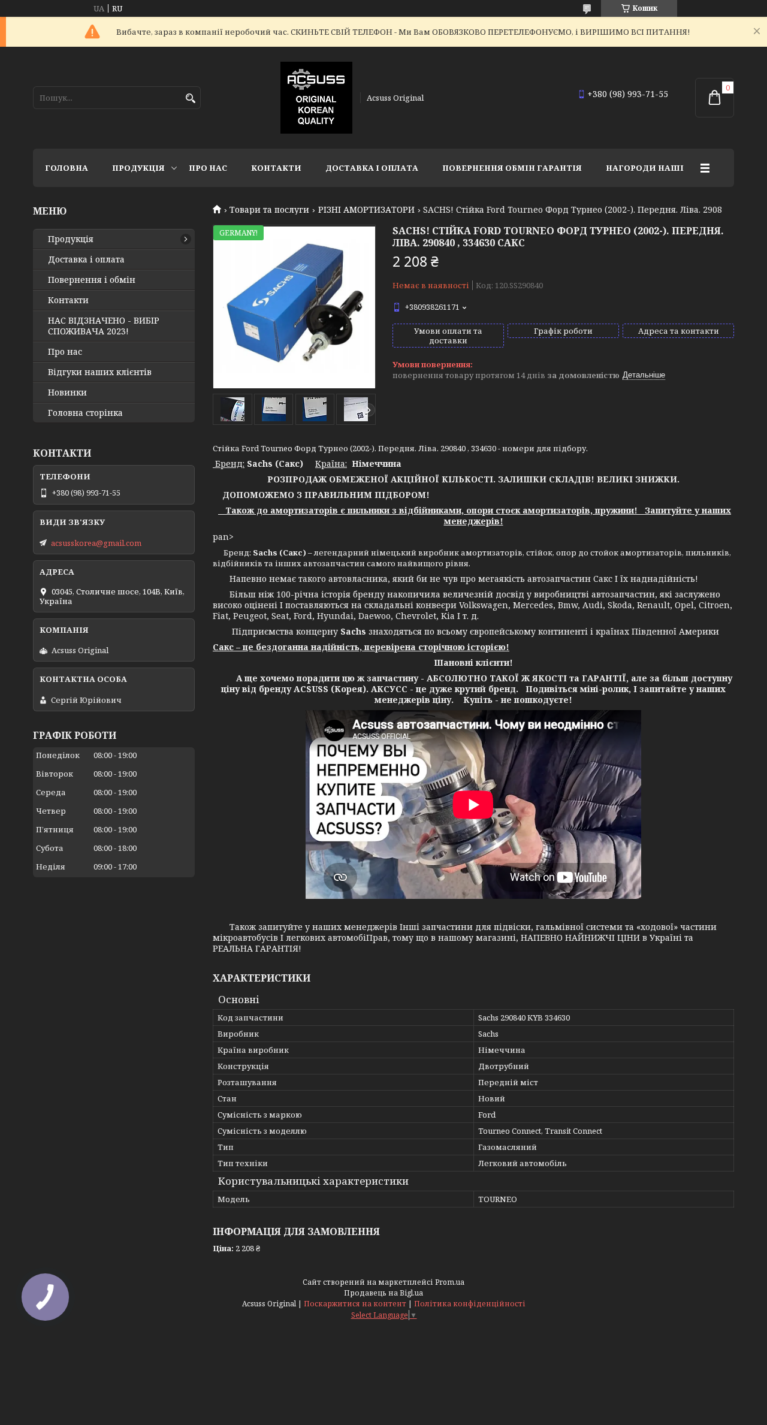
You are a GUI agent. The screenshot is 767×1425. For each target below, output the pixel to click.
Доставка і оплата (371, 167)
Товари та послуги (269, 210)
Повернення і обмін (91, 279)
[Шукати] (190, 98)
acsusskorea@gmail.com (96, 543)
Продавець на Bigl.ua (383, 1293)
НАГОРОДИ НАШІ (645, 167)
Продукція (138, 167)
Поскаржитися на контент (355, 1304)
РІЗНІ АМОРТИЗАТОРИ (366, 210)
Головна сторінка (85, 412)
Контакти (276, 167)
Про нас (208, 167)
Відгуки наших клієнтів (100, 372)
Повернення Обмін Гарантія (512, 167)
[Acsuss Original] (316, 98)
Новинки (67, 392)
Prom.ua (449, 1282)
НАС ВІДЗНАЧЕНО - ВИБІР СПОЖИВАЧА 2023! (103, 326)
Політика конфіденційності (470, 1304)
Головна (66, 167)
